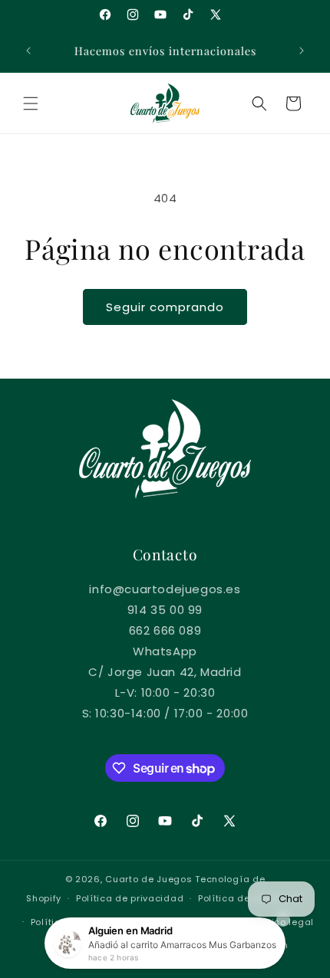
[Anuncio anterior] (28, 50)
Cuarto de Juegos (148, 879)
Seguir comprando (165, 307)
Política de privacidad (129, 898)
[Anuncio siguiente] (301, 50)
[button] (31, 103)
